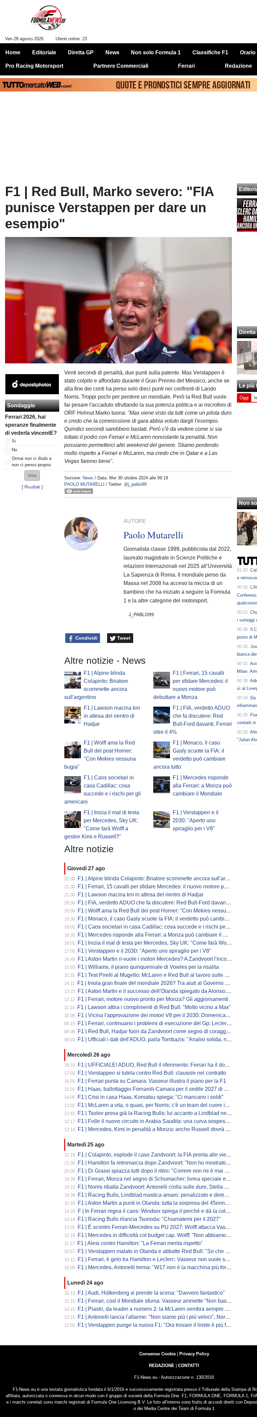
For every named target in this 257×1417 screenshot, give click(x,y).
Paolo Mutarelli (84, 484)
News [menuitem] (112, 52)
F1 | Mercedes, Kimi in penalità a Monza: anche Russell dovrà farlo (157, 1129)
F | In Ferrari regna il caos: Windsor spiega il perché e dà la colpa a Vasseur (167, 1211)
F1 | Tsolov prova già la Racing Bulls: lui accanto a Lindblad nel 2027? (161, 1113)
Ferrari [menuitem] (186, 66)
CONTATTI (188, 1365)
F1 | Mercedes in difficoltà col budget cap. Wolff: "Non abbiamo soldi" (159, 1235)
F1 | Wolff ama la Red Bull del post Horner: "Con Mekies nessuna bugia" (163, 910)
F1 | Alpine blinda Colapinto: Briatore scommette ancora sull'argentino (160, 878)
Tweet (123, 638)
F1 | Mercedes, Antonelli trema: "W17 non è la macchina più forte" (155, 1267)
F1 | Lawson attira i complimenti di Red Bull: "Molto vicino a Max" (154, 1007)
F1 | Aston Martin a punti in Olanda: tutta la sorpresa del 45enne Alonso (162, 1203)
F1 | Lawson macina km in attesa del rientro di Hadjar (112, 716)
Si (14, 441)
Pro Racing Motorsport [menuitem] (34, 66)
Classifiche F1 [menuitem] (210, 52)
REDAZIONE (161, 1365)
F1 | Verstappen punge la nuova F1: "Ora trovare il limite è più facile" (158, 1325)
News (88, 477)
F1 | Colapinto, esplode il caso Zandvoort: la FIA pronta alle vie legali (159, 1155)
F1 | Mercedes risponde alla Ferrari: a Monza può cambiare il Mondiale (202, 785)
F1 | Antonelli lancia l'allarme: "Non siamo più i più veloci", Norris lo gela (163, 1317)
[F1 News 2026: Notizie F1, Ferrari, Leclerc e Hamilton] (48, 20)
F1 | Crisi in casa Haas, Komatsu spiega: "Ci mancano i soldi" (151, 1097)
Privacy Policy (194, 1353)
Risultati (32, 486)
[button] (32, 475)
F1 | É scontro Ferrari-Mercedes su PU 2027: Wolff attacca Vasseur (157, 1227)
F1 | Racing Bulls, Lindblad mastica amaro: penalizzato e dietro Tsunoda (163, 1195)
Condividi (85, 638)
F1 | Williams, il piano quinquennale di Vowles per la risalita (148, 967)
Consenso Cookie (157, 1353)
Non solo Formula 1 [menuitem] (156, 52)
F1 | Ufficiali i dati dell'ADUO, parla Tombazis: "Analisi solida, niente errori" (166, 1039)
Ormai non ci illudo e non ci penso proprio (32, 461)
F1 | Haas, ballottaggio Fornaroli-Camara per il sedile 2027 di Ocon (157, 1089)
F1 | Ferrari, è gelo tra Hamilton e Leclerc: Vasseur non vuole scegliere (161, 1259)
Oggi (244, 397)
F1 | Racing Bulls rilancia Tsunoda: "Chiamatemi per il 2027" (149, 1219)
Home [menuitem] (12, 52)
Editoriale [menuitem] (44, 52)
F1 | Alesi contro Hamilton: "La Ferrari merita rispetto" (140, 1243)
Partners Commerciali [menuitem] (120, 66)
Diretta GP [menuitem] (81, 52)
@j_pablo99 (135, 484)
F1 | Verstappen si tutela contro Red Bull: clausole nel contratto (152, 1073)
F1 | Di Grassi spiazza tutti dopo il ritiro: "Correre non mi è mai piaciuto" (161, 1171)
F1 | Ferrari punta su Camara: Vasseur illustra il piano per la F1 (152, 1081)
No (14, 449)
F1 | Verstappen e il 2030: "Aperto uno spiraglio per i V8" (196, 820)
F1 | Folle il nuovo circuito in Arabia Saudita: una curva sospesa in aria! (162, 1121)
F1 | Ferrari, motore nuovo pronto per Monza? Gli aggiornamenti (153, 999)
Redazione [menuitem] (238, 66)
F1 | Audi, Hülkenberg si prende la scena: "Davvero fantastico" (151, 1293)
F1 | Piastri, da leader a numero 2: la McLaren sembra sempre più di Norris (166, 1309)
